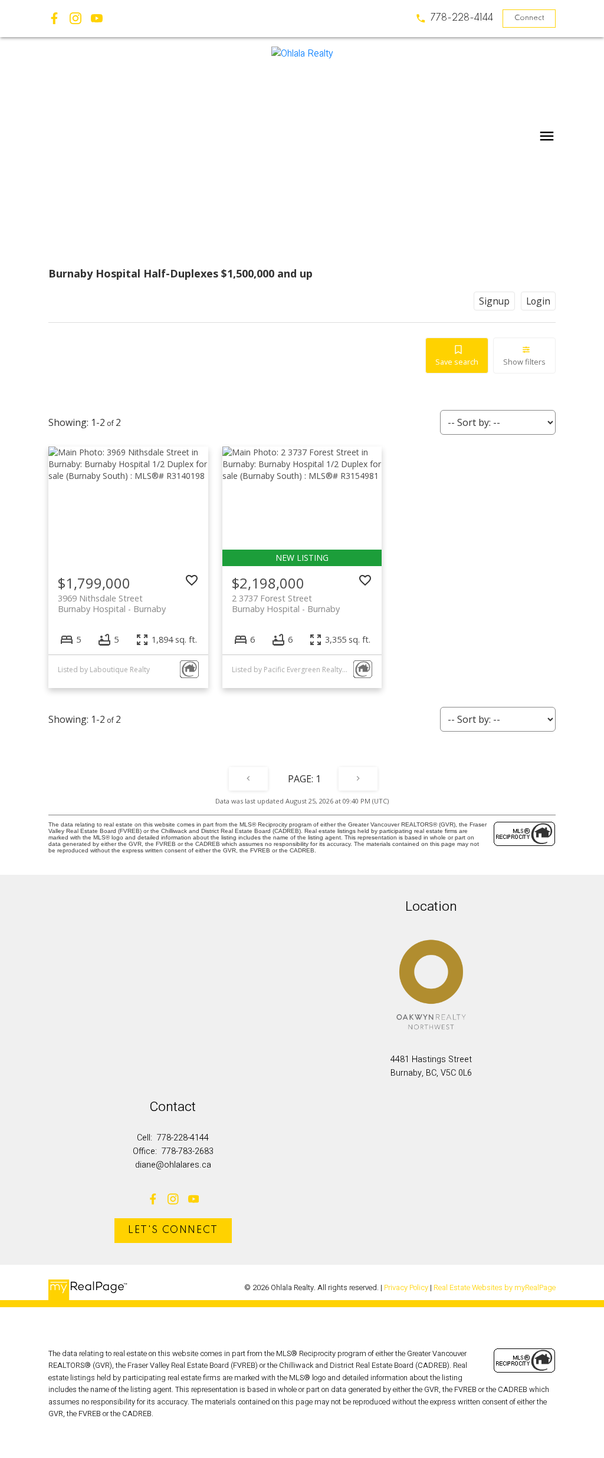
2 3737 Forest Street (286, 603)
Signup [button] (494, 301)
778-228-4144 (462, 18)
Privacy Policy (406, 1287)
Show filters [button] (524, 361)
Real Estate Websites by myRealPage (495, 1287)
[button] (454, 18)
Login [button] (538, 301)
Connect (529, 18)
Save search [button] (456, 361)
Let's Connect (173, 1230)
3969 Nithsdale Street (112, 603)
